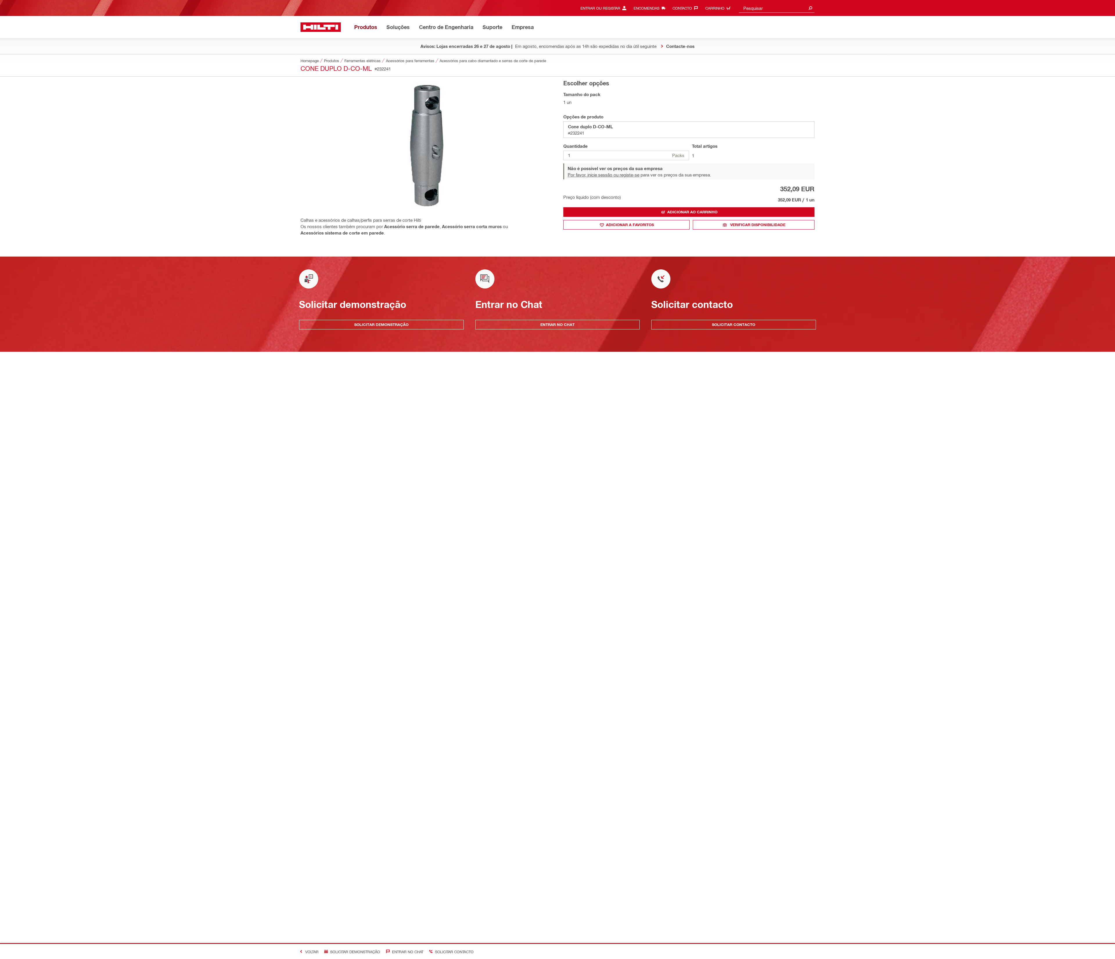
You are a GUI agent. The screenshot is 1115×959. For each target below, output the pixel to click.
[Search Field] (810, 8)
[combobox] (776, 8)
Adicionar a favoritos (630, 224)
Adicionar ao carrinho (692, 212)
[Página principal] (321, 27)
